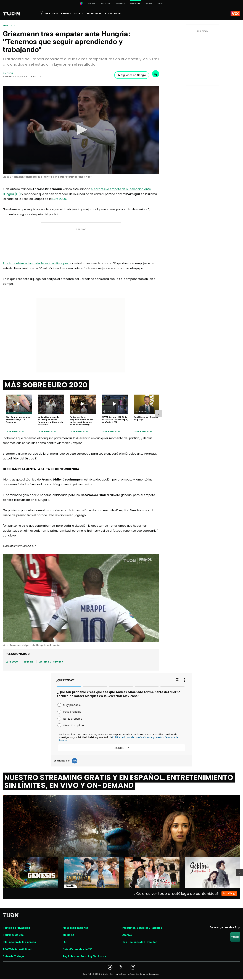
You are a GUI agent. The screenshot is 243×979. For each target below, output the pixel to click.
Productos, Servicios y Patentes (142, 927)
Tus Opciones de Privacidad (139, 942)
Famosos (120, 3)
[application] (81, 130)
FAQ (65, 942)
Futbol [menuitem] (79, 13)
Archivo (127, 935)
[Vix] (235, 13)
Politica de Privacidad (16, 927)
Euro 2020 (9, 25)
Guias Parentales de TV (77, 949)
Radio (149, 3)
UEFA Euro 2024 (15, 431)
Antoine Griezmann (51, 661)
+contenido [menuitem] (113, 13)
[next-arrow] (158, 413)
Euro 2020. (59, 199)
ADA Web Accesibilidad (17, 949)
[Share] (155, 73)
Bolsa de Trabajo (13, 956)
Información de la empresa (19, 942)
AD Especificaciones (75, 927)
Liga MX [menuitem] (66, 13)
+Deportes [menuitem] (94, 13)
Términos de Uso (13, 935)
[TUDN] (11, 13)
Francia (28, 661)
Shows (91, 3)
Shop (160, 3)
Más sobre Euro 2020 (46, 385)
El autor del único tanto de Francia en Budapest (36, 263)
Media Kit (68, 935)
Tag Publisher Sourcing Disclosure (84, 956)
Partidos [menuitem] (51, 13)
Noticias (105, 3)
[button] (81, 129)
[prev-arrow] (0, 872)
